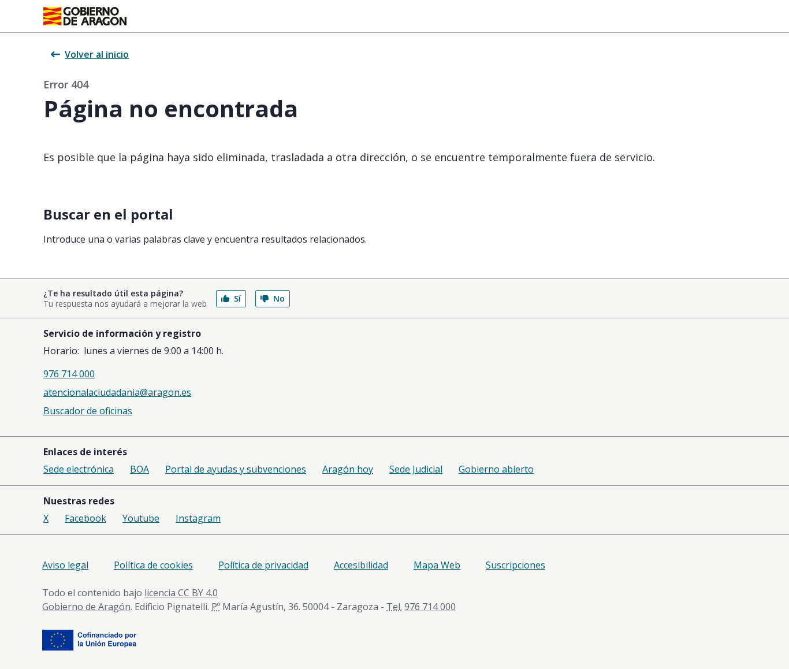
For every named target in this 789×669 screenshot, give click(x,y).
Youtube (140, 518)
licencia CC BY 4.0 (181, 592)
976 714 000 (69, 373)
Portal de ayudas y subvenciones (235, 469)
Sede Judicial (415, 469)
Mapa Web (437, 565)
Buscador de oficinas (87, 410)
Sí (237, 298)
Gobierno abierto (496, 469)
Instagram (198, 518)
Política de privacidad (263, 565)
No (279, 298)
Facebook (85, 518)
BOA (139, 469)
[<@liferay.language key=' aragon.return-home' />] (84, 16)
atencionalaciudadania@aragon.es (117, 392)
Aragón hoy (347, 469)
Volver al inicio (97, 54)
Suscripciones (515, 565)
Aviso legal (65, 565)
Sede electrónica (78, 469)
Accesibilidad (361, 565)
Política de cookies (153, 565)
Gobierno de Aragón (86, 606)
